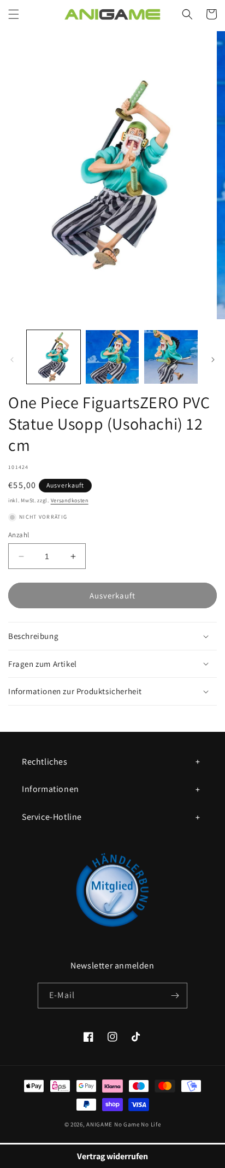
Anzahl (18, 534)
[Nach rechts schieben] (213, 360)
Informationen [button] (50, 789)
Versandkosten (69, 500)
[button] (14, 14)
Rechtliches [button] (45, 761)
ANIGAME (99, 1124)
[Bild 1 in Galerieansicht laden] (53, 357)
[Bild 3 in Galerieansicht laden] (171, 357)
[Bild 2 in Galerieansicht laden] (112, 357)
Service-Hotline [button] (52, 817)
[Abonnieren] (175, 995)
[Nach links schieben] (12, 360)
